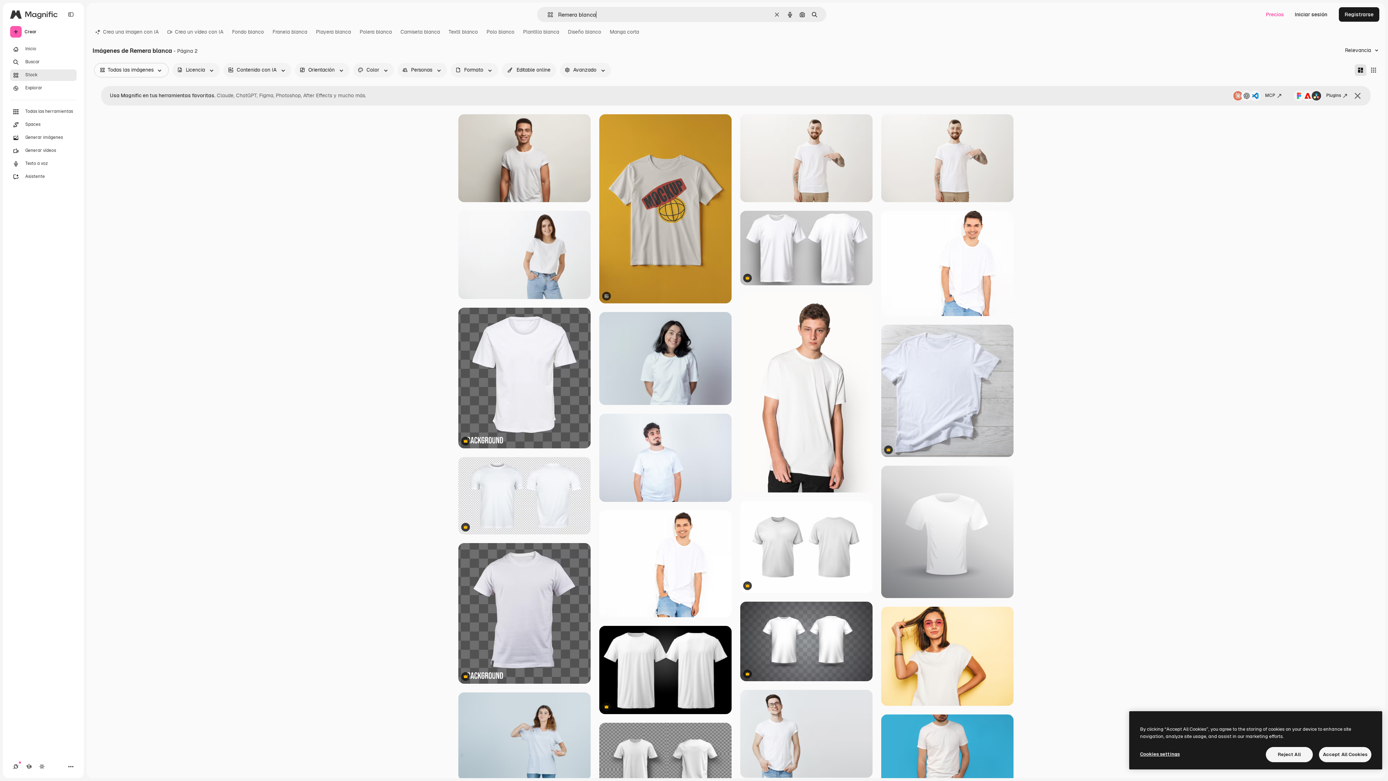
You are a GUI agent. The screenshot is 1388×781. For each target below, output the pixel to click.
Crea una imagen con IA (131, 32)
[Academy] (29, 766)
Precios (1275, 14)
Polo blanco (500, 32)
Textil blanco (463, 32)
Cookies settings (1160, 754)
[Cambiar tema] (42, 766)
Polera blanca (376, 32)
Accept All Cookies (1345, 754)
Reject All (1289, 754)
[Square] (1373, 70)
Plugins (1333, 95)
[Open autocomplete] (547, 14)
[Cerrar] (1357, 95)
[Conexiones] (16, 766)
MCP (1270, 95)
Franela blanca (290, 32)
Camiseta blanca (420, 32)
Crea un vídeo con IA (199, 32)
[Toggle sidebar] (71, 14)
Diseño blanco (584, 32)
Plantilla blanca (541, 32)
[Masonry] (1360, 70)
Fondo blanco (248, 32)
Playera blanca (333, 32)
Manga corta (624, 32)
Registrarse (1359, 14)
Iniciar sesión (1311, 14)
